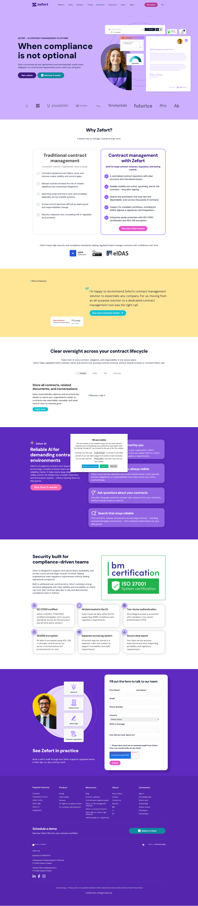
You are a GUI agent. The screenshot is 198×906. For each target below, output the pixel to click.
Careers (115, 797)
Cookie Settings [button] (61, 888)
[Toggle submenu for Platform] (61, 5)
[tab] (81, 373)
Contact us (116, 800)
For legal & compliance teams (70, 804)
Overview (36, 794)
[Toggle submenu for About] (123, 5)
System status (144, 807)
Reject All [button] (113, 466)
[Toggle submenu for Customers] (100, 5)
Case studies (64, 797)
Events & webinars (93, 797)
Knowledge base (145, 797)
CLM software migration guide (97, 800)
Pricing (61, 794)
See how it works (46, 487)
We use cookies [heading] (99, 440)
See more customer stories (106, 313)
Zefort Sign (37, 804)
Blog (87, 794)
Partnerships (143, 814)
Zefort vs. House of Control (96, 809)
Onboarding (143, 804)
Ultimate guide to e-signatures (97, 818)
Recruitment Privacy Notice (133, 888)
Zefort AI (36, 807)
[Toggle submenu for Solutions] (80, 5)
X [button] (125, 436)
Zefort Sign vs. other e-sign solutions (96, 813)
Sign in (141, 794)
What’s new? (143, 800)
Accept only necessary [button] (90, 466)
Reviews (62, 800)
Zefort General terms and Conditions (110, 888)
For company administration (70, 807)
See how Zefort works (133, 228)
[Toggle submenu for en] (163, 5)
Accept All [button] (104, 466)
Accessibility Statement (87, 888)
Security (115, 804)
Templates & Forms (40, 797)
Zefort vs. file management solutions (96, 805)
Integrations (37, 810)
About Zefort (117, 794)
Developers (143, 810)
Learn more (40, 409)
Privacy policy (73, 888)
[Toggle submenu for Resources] (113, 5)
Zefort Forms (38, 800)
